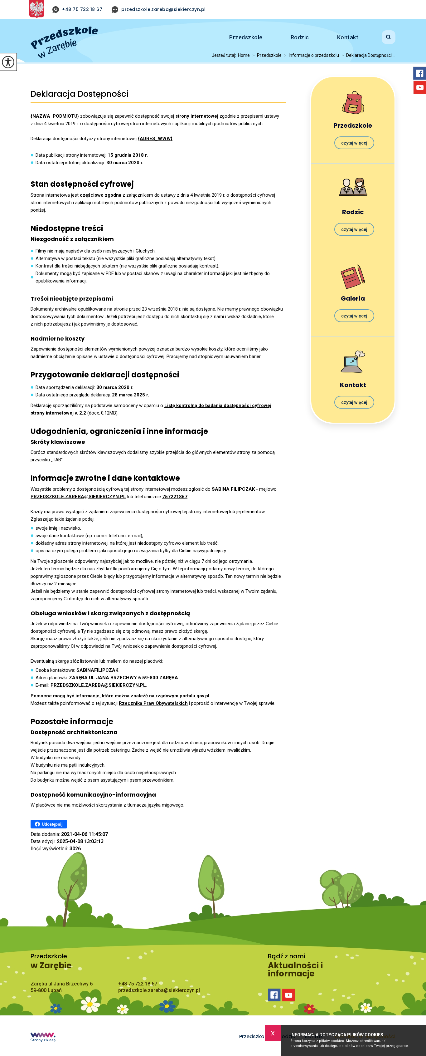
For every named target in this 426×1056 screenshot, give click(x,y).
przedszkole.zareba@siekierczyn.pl (163, 9)
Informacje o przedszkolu (311, 55)
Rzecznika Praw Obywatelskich (153, 703)
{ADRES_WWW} (155, 138)
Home (244, 55)
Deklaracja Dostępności (80, 94)
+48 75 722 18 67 (82, 9)
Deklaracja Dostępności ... (368, 55)
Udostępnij (52, 824)
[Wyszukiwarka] (380, 36)
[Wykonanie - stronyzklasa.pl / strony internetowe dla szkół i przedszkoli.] (43, 1038)
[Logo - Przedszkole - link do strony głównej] (64, 42)
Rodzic (300, 37)
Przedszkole (246, 37)
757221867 (174, 496)
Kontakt (348, 37)
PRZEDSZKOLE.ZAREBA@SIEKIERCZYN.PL (78, 496)
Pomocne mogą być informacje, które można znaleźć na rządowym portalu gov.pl (120, 696)
